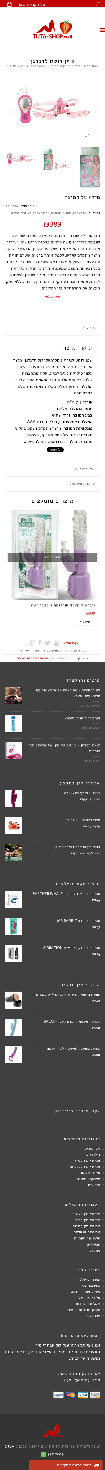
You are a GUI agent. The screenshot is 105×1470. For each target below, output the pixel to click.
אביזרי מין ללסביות (85, 1166)
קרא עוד (85, 622)
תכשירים (93, 1244)
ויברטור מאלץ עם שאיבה (82, 793)
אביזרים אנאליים (87, 1232)
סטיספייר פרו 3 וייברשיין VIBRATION (71, 947)
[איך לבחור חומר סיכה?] (13, 725)
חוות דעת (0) (82, 469)
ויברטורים (92, 1148)
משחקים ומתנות (60, 66)
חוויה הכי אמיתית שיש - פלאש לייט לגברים (68, 994)
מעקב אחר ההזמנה (85, 1291)
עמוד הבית (91, 66)
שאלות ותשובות (88, 1303)
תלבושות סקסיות (87, 1238)
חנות (77, 66)
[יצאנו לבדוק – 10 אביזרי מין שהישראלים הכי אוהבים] (13, 752)
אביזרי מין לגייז (87, 1160)
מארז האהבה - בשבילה (83, 820)
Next (95, 108)
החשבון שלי (91, 1285)
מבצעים (94, 1185)
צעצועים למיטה (21, 213)
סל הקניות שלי (88, 1297)
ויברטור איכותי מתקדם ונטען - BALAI (71, 1021)
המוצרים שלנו (89, 1279)
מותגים (94, 1250)
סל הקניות (32, 4)
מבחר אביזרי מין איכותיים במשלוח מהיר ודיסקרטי (52, 650)
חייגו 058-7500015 (82, 1380)
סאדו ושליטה (90, 1172)
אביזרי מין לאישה (86, 1214)
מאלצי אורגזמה (61, 213)
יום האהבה (40, 66)
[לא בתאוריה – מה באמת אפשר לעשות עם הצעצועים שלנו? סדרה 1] (13, 697)
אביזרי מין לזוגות (86, 1226)
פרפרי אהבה (41, 213)
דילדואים (93, 1154)
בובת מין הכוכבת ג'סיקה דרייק (77, 847)
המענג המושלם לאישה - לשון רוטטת (73, 1048)
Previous (10, 108)
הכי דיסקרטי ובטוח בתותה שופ (53, 658)
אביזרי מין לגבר (87, 1220)
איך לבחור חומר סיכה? (82, 718)
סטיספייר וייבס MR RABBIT (78, 920)
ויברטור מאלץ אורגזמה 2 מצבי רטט (63, 605)
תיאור (87, 328)
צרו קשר (93, 1316)
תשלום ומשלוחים (80, 484)
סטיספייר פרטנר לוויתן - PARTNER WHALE (66, 893)
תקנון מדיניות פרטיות (83, 1309)
